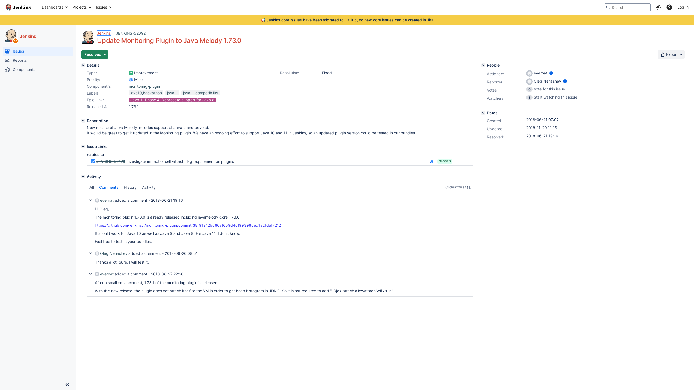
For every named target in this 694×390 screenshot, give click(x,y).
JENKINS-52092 (131, 33)
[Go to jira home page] (18, 7)
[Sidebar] (67, 385)
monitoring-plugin (144, 86)
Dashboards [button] (52, 7)
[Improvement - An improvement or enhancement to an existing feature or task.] (131, 73)
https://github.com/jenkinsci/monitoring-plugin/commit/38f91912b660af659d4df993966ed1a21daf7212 (188, 225)
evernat (107, 200)
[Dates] (483, 113)
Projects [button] (79, 7)
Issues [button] (101, 7)
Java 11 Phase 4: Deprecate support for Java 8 (172, 100)
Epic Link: (95, 100)
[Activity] (83, 176)
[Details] (83, 65)
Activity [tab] (149, 187)
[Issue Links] (83, 146)
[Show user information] (551, 73)
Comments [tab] (108, 187)
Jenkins (104, 33)
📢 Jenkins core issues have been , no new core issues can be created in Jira (347, 20)
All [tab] (91, 187)
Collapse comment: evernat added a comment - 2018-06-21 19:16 (90, 200)
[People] (483, 65)
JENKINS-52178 (110, 161)
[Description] (83, 121)
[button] (658, 7)
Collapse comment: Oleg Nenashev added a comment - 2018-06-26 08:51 (90, 253)
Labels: (93, 93)
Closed (445, 161)
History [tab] (130, 187)
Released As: (98, 106)
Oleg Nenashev (113, 253)
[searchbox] (627, 7)
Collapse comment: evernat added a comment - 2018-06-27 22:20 (90, 274)
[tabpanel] (280, 244)
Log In (683, 7)
